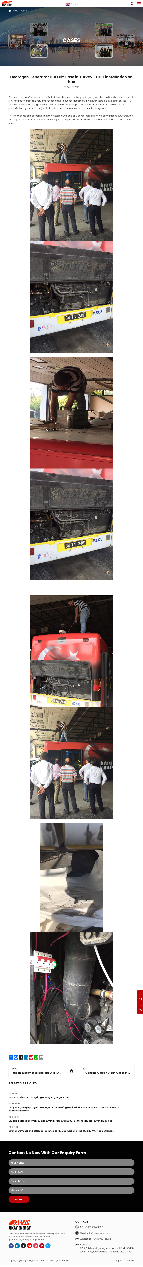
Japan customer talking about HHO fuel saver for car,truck (36, 1073)
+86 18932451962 (94, 1227)
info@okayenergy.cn (98, 1233)
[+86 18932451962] (140, 1005)
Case (24, 10)
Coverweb (129, 1260)
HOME (15, 10)
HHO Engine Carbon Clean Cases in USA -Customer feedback (106, 1073)
